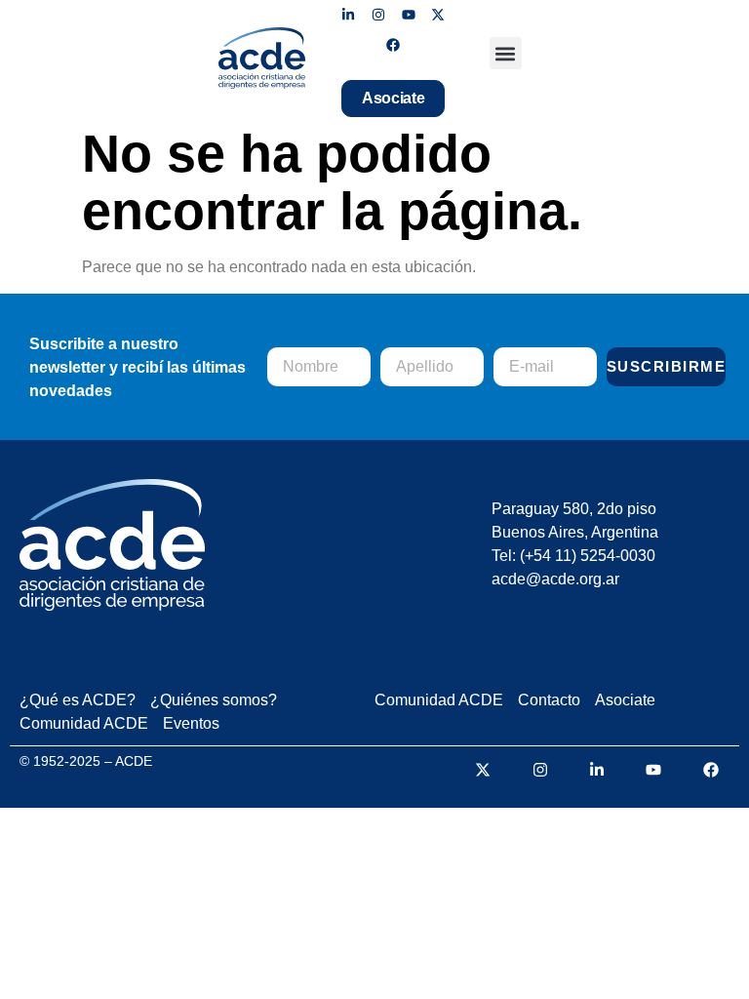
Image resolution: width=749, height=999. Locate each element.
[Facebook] (393, 45)
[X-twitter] (438, 15)
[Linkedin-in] (349, 15)
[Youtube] (408, 15)
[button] (506, 53)
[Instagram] (378, 15)
